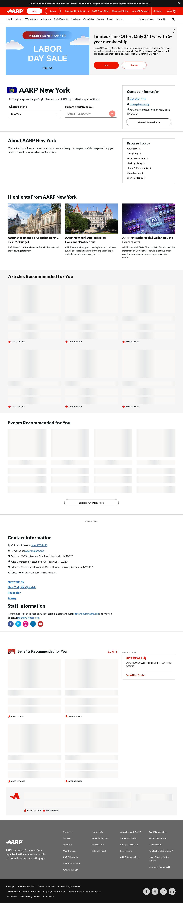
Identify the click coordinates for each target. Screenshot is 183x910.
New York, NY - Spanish (22, 587)
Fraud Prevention (136, 158)
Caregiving (132, 153)
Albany (12, 598)
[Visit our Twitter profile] (18, 624)
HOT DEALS (134, 658)
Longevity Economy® (159, 866)
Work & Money (135, 177)
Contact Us (97, 832)
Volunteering (134, 172)
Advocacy (132, 148)
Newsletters (98, 844)
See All (111, 651)
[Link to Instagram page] (25, 624)
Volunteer (67, 844)
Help (160, 19)
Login (169, 11)
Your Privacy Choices (30, 896)
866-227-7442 (138, 98)
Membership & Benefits (76, 11)
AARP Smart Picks (100, 11)
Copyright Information (54, 891)
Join (106, 65)
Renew (134, 65)
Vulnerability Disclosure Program (84, 891)
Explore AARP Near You (79, 106)
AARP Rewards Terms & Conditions (23, 891)
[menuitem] (9, 20)
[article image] (34, 233)
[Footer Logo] (26, 842)
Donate (66, 838)
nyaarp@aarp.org (139, 104)
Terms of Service (46, 886)
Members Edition (120, 11)
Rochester (14, 592)
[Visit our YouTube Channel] (40, 624)
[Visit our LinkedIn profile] (33, 624)
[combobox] (91, 114)
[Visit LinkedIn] (172, 891)
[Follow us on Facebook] (11, 624)
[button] (173, 19)
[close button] (173, 31)
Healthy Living (134, 163)
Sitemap (10, 886)
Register (158, 11)
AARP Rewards (142, 11)
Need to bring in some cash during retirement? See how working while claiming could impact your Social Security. (88, 3)
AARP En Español (100, 838)
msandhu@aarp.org (28, 617)
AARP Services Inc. (129, 857)
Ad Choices (11, 896)
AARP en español (146, 19)
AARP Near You (70, 869)
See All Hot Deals (135, 675)
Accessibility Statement (69, 886)
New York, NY (16, 581)
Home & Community (137, 168)
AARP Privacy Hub (26, 886)
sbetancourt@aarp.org (86, 613)
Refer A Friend (99, 850)
